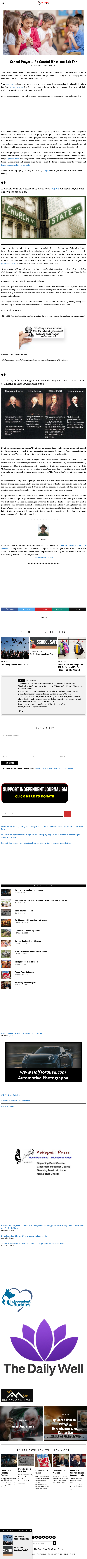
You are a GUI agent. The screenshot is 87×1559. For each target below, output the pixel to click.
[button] (54, 1543)
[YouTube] (43, 1537)
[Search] (67, 813)
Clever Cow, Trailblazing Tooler (27, 930)
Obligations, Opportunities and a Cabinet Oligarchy (78, 1473)
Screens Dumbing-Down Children (28, 940)
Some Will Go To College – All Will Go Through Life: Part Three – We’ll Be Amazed (70, 667)
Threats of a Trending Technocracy (29, 889)
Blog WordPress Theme (53, 1549)
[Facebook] (33, 1537)
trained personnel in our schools (15, 165)
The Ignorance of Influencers (26, 961)
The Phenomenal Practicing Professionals (31, 920)
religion (46, 170)
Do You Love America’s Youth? (43, 654)
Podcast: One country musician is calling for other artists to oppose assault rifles (36, 843)
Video (60, 1554)
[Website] (23, 710)
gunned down (14, 159)
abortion (9, 84)
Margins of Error (8, 1106)
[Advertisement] (43, 115)
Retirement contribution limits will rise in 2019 (21, 1033)
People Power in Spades (24, 972)
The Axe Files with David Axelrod (15, 1101)
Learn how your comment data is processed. (54, 768)
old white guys (16, 87)
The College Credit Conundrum (14, 664)
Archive (72, 1554)
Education (43, 617)
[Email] (54, 1537)
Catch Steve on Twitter (43, 558)
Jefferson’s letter (8, 264)
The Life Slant (52, 1554)
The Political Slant (50, 66)
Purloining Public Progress (25, 982)
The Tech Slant (42, 1554)
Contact (66, 1554)
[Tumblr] (50, 1537)
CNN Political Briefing (10, 1095)
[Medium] (47, 1537)
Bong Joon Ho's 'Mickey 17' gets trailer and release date (24, 1236)
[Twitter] (19, 710)
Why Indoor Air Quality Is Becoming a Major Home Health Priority (41, 900)
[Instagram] (40, 1537)
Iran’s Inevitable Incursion (25, 910)
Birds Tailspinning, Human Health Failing (31, 951)
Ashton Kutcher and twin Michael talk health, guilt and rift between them (32, 1244)
